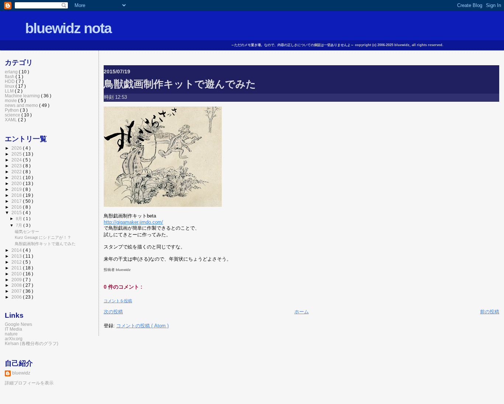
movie (11, 100)
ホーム (301, 311)
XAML (11, 119)
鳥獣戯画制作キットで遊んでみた (180, 84)
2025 (17, 154)
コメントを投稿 (118, 301)
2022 (17, 171)
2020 (17, 183)
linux (10, 86)
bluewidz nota (68, 28)
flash (10, 76)
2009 (17, 279)
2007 (17, 291)
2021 (17, 177)
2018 (17, 195)
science (13, 114)
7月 (19, 225)
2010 (17, 273)
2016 (17, 207)
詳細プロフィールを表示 (29, 383)
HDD (10, 81)
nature (11, 333)
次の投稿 (113, 311)
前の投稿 (489, 311)
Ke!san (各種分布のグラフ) (31, 343)
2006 (17, 297)
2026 (17, 148)
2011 (17, 267)
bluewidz (21, 373)
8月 (19, 218)
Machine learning (23, 95)
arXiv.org (14, 338)
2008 (17, 285)
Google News (18, 324)
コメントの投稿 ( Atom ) (142, 325)
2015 (17, 212)
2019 (17, 189)
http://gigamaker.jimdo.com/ (133, 222)
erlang (12, 71)
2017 (17, 201)
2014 (17, 250)
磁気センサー (27, 231)
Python (12, 110)
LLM (10, 90)
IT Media (13, 329)
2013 (17, 256)
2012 (17, 262)
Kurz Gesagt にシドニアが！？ (43, 237)
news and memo (22, 105)
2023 (17, 165)
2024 (17, 159)
